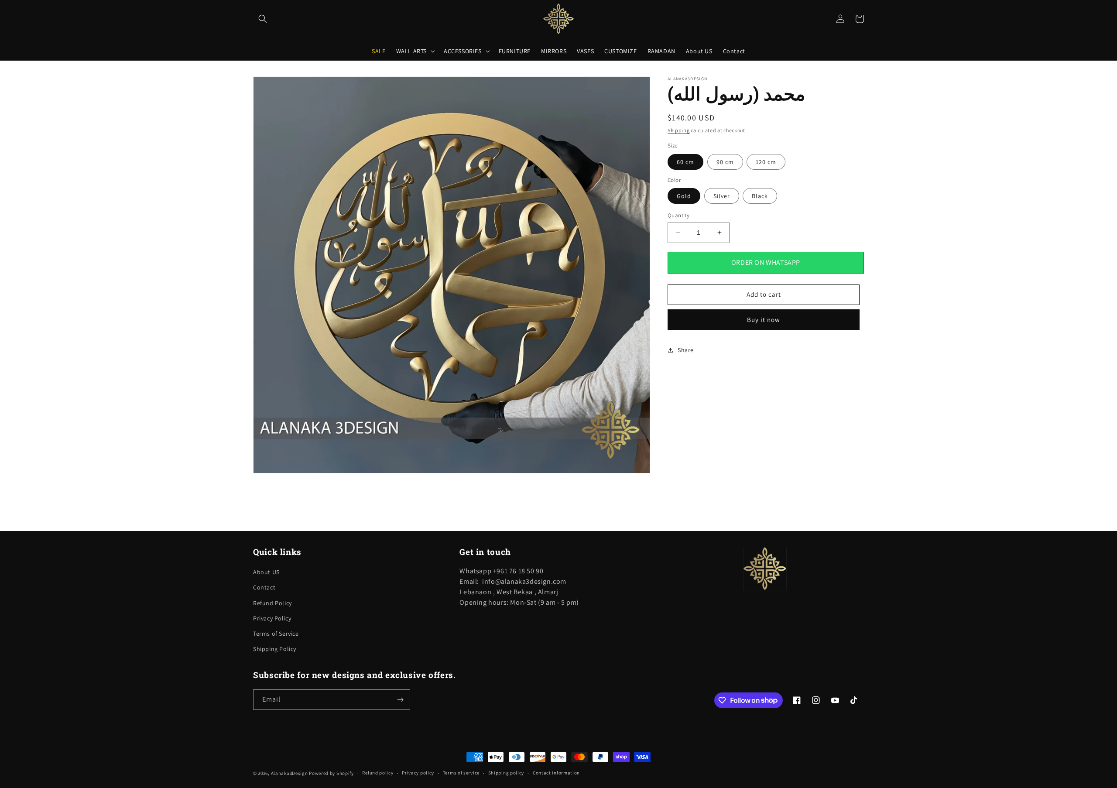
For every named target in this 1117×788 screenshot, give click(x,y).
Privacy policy (418, 773)
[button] (262, 18)
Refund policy (377, 773)
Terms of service (461, 773)
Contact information (556, 773)
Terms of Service (276, 633)
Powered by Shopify (331, 773)
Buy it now (763, 319)
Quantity (678, 215)
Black (760, 196)
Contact (264, 587)
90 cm (725, 162)
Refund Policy (272, 603)
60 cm (685, 162)
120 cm (766, 162)
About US (266, 572)
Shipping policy (506, 773)
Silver (721, 196)
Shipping (679, 130)
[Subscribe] (400, 699)
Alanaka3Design (289, 773)
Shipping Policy (274, 649)
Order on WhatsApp (765, 262)
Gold (684, 196)
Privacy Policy (272, 618)
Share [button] (686, 350)
